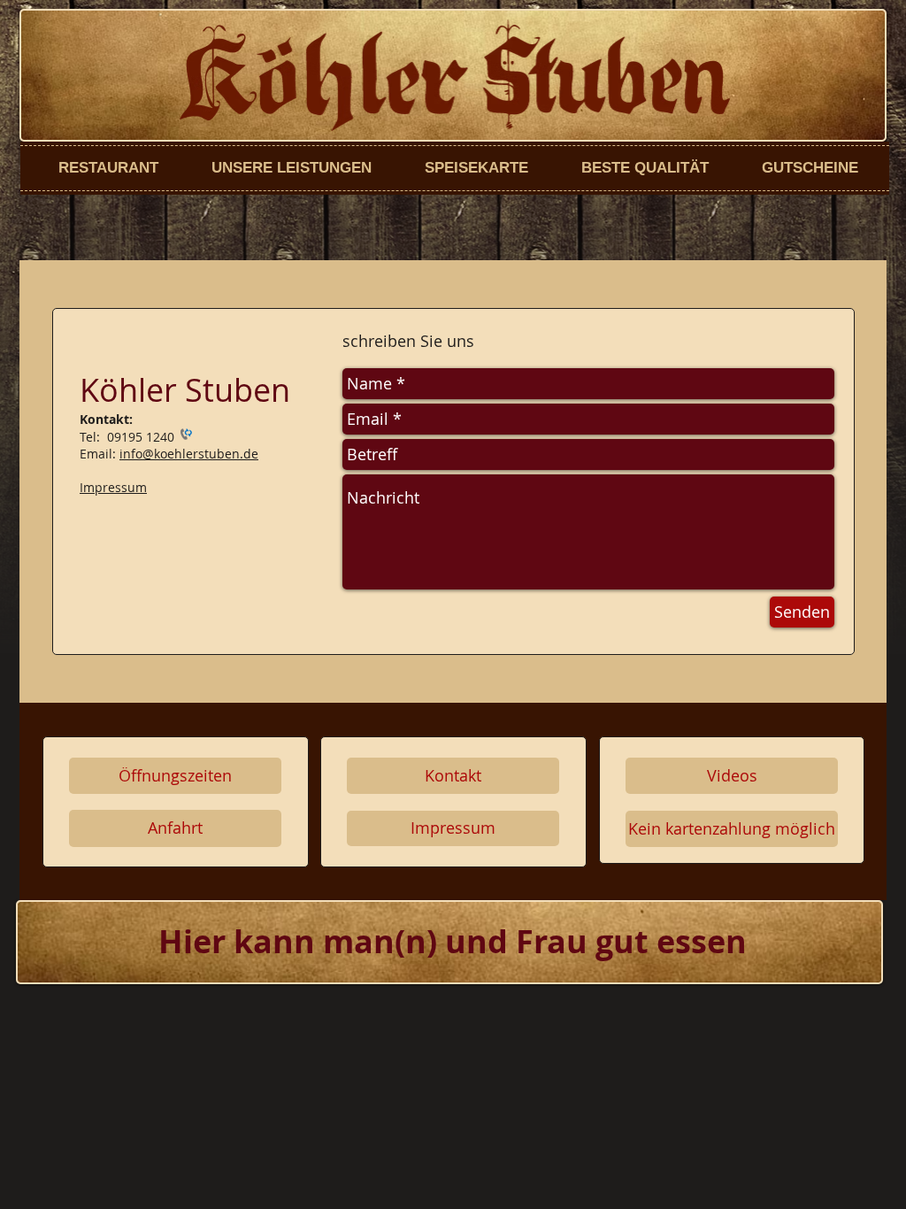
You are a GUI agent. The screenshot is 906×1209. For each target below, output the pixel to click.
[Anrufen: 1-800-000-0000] (185, 436)
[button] (732, 829)
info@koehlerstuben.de (188, 453)
